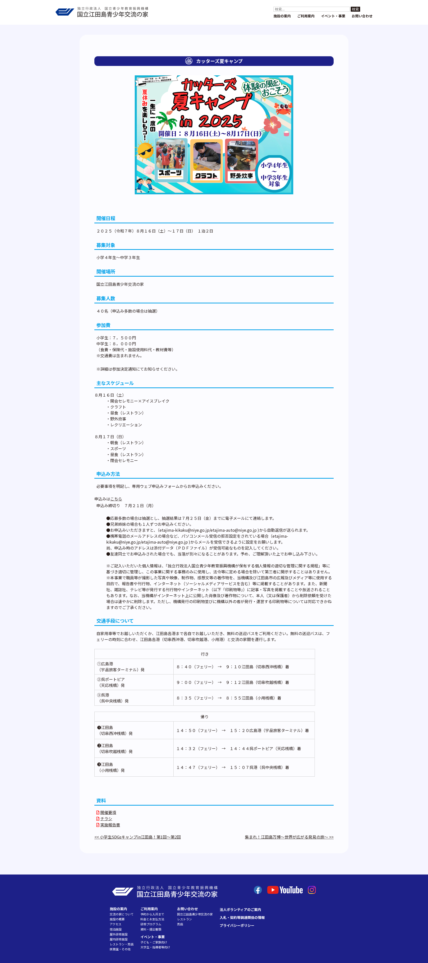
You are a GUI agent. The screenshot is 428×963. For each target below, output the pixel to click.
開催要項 (108, 812)
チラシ (106, 818)
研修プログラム (150, 924)
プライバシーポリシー (237, 925)
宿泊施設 (116, 929)
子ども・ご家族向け (153, 942)
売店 (180, 924)
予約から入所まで (152, 914)
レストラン (184, 919)
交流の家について (122, 914)
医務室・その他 (120, 949)
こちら (116, 499)
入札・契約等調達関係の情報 (242, 917)
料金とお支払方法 (152, 919)
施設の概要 (117, 919)
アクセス (115, 924)
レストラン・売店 (122, 944)
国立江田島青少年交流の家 (195, 914)
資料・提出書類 (150, 929)
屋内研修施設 (119, 939)
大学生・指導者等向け (155, 947)
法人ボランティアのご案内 (240, 909)
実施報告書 (110, 825)
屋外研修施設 (119, 934)
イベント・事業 (333, 15)
